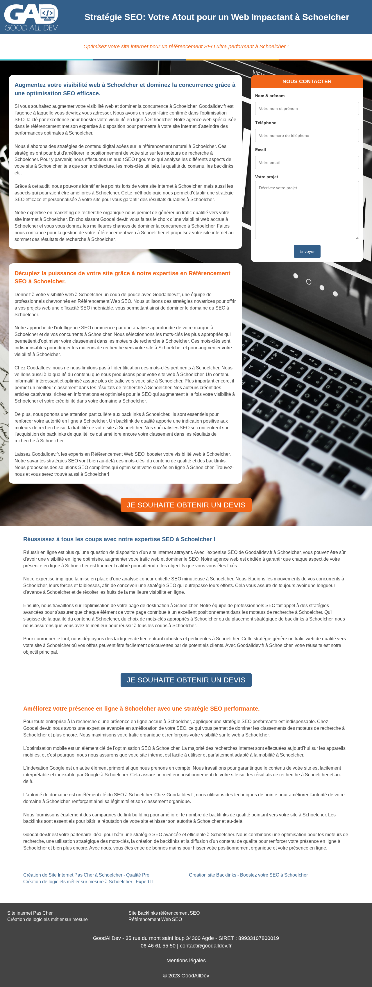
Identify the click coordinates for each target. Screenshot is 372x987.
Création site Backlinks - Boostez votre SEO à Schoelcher (248, 874)
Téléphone (265, 122)
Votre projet (266, 176)
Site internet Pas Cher (30, 913)
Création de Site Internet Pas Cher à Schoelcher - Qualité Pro (86, 874)
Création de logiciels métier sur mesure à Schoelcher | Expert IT (88, 881)
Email (260, 149)
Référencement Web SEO (155, 919)
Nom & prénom (270, 95)
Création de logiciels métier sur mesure (47, 919)
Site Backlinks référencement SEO (164, 913)
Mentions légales (186, 960)
